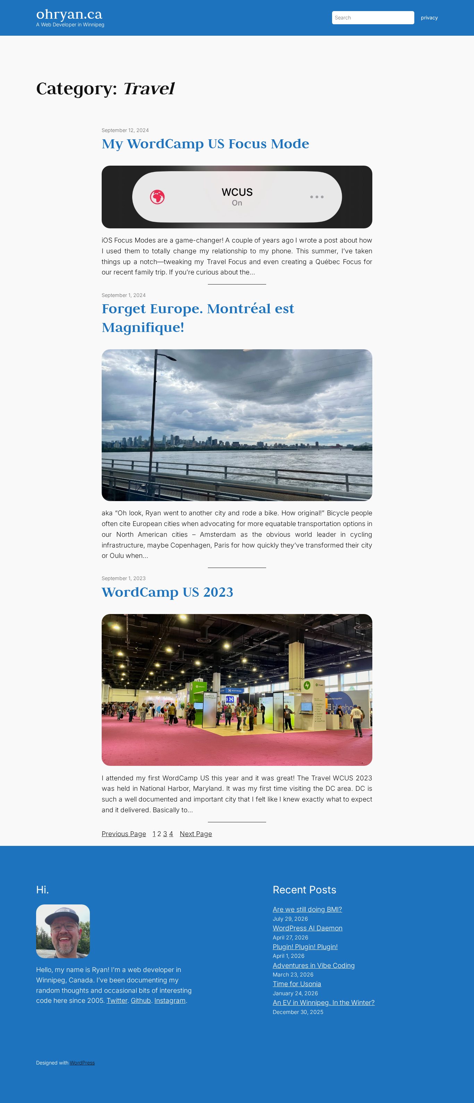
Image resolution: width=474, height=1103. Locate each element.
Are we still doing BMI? (307, 909)
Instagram (170, 1000)
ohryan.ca (69, 14)
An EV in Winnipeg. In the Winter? (324, 1002)
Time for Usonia (297, 984)
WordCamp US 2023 (168, 592)
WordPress (82, 1063)
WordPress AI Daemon (307, 928)
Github (141, 1000)
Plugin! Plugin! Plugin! (305, 947)
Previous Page (124, 834)
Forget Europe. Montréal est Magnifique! (198, 317)
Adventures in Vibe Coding (314, 965)
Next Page (196, 834)
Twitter (117, 1000)
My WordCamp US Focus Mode (206, 143)
